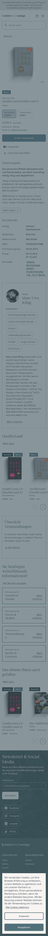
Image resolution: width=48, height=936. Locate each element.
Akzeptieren (24, 927)
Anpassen (24, 916)
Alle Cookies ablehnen (17, 907)
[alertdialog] (24, 903)
